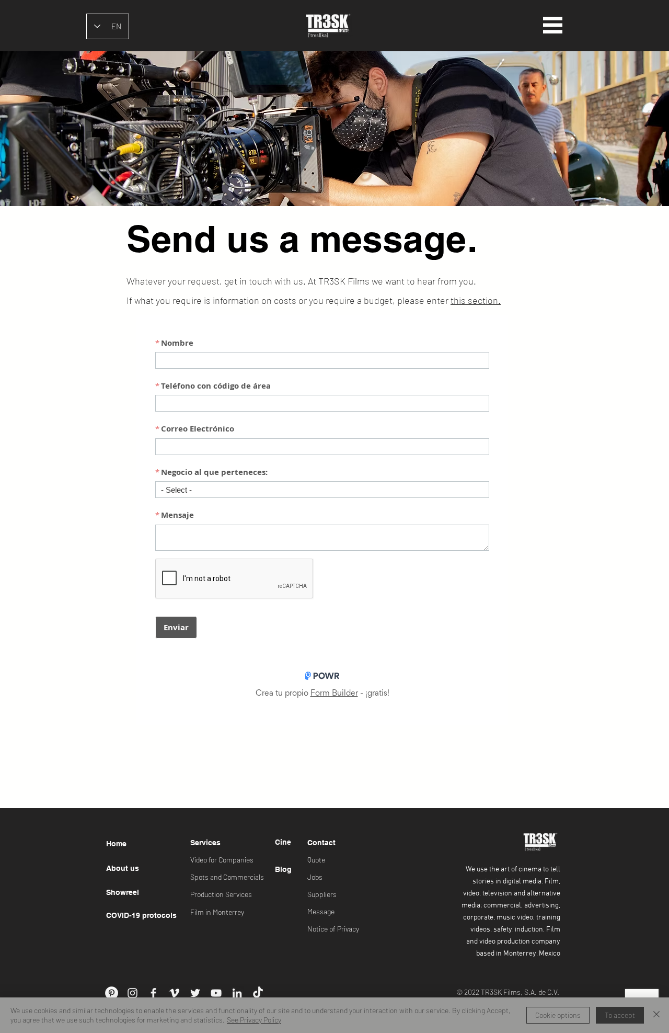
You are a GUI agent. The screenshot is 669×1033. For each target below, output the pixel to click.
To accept (620, 1015)
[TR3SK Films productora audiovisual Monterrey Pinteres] (111, 993)
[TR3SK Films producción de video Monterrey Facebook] (153, 993)
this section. (476, 300)
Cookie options (558, 1015)
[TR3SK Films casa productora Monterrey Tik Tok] (257, 993)
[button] (552, 25)
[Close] (656, 1015)
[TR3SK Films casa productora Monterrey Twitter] (195, 993)
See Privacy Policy (254, 1019)
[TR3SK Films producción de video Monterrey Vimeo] (174, 993)
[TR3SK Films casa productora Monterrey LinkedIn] (237, 993)
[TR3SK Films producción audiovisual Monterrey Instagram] (132, 993)
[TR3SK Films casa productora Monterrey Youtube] (216, 993)
